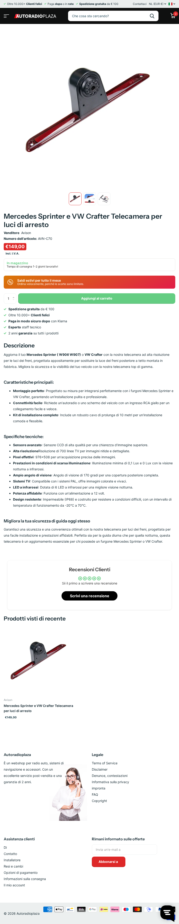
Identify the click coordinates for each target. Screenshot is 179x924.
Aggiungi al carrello (96, 298)
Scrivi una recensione (89, 596)
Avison (26, 233)
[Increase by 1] (14, 295)
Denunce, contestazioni (109, 776)
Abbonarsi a (109, 862)
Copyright (99, 801)
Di (5, 847)
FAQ (95, 794)
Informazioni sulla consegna (25, 879)
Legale (97, 754)
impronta (98, 788)
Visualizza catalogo (5, 14)
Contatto (10, 854)
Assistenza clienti (19, 839)
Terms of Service (104, 763)
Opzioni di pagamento (21, 872)
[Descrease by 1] (14, 302)
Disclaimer (99, 769)
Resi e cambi (13, 866)
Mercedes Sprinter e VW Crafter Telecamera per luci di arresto (38, 708)
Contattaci (140, 4)
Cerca (152, 16)
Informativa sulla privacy (110, 782)
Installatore (12, 860)
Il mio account (14, 885)
